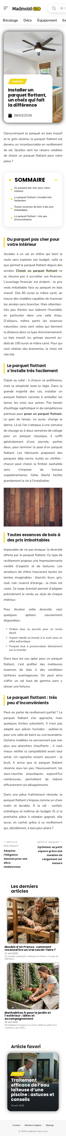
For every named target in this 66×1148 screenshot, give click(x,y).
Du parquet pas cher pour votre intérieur (32, 189)
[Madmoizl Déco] (26, 8)
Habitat (17, 81)
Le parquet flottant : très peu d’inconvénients (30, 218)
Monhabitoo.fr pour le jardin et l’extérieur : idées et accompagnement (28, 1016)
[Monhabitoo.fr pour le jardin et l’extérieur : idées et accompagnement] (33, 986)
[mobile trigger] (7, 8)
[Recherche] (53, 8)
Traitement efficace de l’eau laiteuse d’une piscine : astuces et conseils (32, 1089)
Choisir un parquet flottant (36, 271)
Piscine (17, 1074)
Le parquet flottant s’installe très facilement (33, 199)
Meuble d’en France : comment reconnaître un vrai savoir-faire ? (30, 948)
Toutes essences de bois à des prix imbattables (34, 208)
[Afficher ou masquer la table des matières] (51, 180)
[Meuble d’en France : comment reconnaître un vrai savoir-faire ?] (33, 920)
